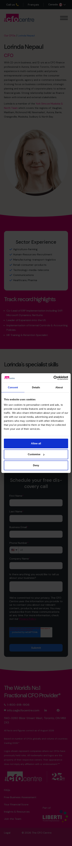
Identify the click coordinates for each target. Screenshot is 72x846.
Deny (36, 465)
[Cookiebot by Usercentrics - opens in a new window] (53, 378)
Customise (34, 454)
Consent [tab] (13, 387)
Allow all (36, 443)
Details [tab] (36, 387)
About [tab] (59, 387)
